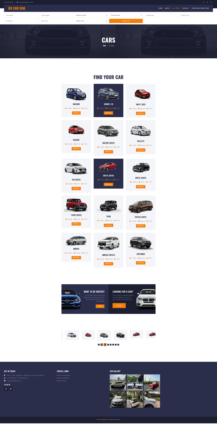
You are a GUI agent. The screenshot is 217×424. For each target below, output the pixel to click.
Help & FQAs (62, 381)
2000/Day (140, 226)
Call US (100, 306)
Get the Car (126, 21)
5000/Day (76, 224)
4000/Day (108, 225)
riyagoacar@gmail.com (26, 2)
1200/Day (140, 113)
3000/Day (140, 187)
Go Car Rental (102, 420)
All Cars (176, 8)
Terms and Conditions (200, 8)
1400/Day (108, 152)
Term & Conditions (64, 376)
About (167, 8)
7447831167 (10, 2)
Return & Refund (63, 379)
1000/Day (108, 113)
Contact (185, 8)
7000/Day (140, 263)
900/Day (76, 113)
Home (160, 8)
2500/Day (108, 184)
